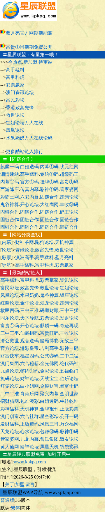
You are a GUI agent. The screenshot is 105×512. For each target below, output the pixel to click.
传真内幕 (29, 189)
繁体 (15, 507)
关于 (9, 484)
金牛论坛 (29, 302)
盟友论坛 (69, 439)
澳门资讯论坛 (20, 92)
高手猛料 (15, 69)
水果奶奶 (29, 295)
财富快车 (9, 355)
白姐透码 (29, 166)
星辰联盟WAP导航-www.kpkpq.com (42, 492)
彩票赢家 (15, 84)
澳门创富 (9, 416)
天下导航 (29, 318)
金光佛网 (49, 363)
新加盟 (30, 62)
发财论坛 (69, 318)
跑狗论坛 (69, 196)
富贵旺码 (49, 333)
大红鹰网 (49, 204)
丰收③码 (69, 204)
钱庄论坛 (69, 295)
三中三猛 (69, 310)
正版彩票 (69, 408)
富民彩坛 (15, 100)
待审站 (45, 62)
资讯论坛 (24, 249)
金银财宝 (49, 386)
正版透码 (29, 423)
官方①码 (29, 181)
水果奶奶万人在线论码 (29, 137)
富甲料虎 (15, 77)
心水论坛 (29, 431)
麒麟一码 (9, 166)
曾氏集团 (49, 439)
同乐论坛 (9, 318)
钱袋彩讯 (69, 446)
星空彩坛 (49, 416)
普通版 (7, 500)
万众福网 (69, 423)
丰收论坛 (69, 333)
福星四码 (29, 355)
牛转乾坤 (69, 401)
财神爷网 (24, 242)
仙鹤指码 (29, 333)
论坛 (6, 249)
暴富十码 (69, 386)
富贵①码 (69, 181)
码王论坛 (69, 212)
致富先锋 (44, 249)
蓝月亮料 (64, 257)
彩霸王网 (9, 196)
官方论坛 (9, 348)
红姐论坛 (69, 287)
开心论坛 (29, 204)
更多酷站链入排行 (24, 151)
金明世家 (69, 393)
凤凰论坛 (15, 130)
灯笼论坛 (9, 386)
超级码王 (69, 174)
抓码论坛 (9, 378)
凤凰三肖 (49, 423)
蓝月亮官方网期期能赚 (29, 33)
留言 (30, 484)
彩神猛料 (9, 408)
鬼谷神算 (9, 204)
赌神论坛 (29, 446)
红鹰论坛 (9, 302)
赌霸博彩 (49, 340)
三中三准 (29, 310)
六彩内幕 (29, 196)
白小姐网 (29, 386)
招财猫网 (9, 401)
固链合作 (49, 196)
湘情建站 (9, 174)
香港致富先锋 (20, 107)
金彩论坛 (49, 371)
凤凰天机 (49, 446)
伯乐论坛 (69, 378)
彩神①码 (49, 189)
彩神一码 (69, 348)
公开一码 (69, 416)
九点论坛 (9, 371)
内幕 (6, 242)
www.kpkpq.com (30, 461)
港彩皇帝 (29, 348)
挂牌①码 (49, 181)
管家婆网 (69, 189)
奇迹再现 (69, 325)
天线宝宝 (49, 378)
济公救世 (9, 340)
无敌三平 (69, 340)
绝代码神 (69, 363)
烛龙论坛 (49, 302)
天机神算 (64, 242)
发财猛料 (9, 423)
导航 (6, 265)
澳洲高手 (24, 257)
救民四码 (9, 310)
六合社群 (29, 416)
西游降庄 (9, 189)
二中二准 (9, 393)
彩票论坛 (49, 318)
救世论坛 (15, 115)
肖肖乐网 (29, 393)
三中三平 (9, 333)
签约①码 (49, 174)
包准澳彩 (29, 401)
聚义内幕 (49, 393)
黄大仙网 (9, 446)
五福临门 (69, 371)
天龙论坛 (9, 431)
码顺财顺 (49, 310)
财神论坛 (29, 378)
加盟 (19, 484)
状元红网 (69, 166)
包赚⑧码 (49, 431)
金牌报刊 (49, 408)
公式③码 (49, 355)
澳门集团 (9, 363)
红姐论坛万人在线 (24, 122)
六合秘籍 (29, 363)
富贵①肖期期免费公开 (29, 47)
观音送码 (29, 340)
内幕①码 (49, 166)
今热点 (15, 62)
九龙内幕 (29, 439)
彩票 (6, 257)
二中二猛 (69, 355)
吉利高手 (49, 348)
